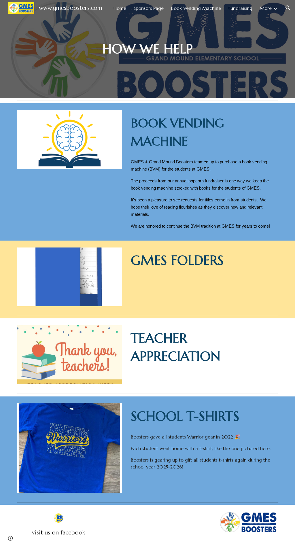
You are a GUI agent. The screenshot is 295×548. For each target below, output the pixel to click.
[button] (288, 8)
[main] (147, 49)
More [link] (266, 8)
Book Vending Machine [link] (196, 8)
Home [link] (120, 8)
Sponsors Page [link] (149, 8)
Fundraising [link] (240, 8)
